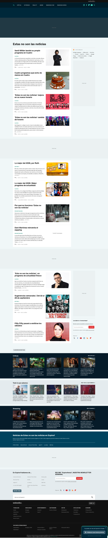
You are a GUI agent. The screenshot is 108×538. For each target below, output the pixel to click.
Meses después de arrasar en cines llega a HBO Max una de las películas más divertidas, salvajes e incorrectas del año (36, 424)
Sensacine (39, 510)
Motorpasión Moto (65, 512)
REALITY (35, 5)
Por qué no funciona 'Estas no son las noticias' (28, 206)
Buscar (92, 497)
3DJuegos (27, 510)
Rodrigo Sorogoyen (77, 52)
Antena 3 (17, 166)
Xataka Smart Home (17, 516)
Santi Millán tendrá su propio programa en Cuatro (27, 51)
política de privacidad (90, 330)
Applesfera (15, 514)
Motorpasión (64, 510)
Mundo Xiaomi (16, 518)
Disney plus (44, 477)
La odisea (46, 445)
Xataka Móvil (15, 512)
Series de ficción (24, 445)
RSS (87, 338)
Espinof (38, 512)
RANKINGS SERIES (61, 5)
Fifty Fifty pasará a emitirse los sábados (28, 324)
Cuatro (16, 56)
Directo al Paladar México (53, 528)
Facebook (86, 5)
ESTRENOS (27, 5)
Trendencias (76, 510)
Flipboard (89, 5)
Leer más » (21, 65)
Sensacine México (40, 527)
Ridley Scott (85, 52)
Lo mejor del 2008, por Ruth (27, 163)
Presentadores (19, 211)
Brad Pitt (82, 54)
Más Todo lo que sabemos (87, 382)
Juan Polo (20, 67)
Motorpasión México (65, 527)
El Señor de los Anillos (82, 56)
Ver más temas (17, 490)
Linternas (44, 485)
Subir (90, 503)
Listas (43, 479)
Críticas (15, 356)
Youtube (92, 5)
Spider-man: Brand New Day (32, 486)
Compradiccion (77, 514)
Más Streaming (90, 408)
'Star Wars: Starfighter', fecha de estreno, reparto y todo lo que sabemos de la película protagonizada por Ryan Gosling (20, 398)
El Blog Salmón (89, 510)
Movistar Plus (16, 479)
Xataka (14, 510)
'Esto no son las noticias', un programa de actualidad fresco (28, 274)
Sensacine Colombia (41, 529)
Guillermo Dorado (22, 200)
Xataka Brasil (15, 529)
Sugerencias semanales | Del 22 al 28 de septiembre (29, 297)
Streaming (16, 409)
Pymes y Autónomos (90, 512)
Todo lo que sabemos (20, 383)
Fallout (87, 54)
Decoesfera (76, 512)
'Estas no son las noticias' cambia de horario (29, 118)
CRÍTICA (19, 5)
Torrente (76, 54)
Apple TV (40, 445)
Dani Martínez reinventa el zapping (26, 229)
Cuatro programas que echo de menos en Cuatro (28, 74)
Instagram (84, 5)
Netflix (28, 479)
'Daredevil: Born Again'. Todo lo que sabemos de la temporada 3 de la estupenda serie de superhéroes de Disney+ (88, 398)
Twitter (94, 5)
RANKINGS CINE (50, 5)
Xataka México (16, 527)
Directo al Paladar (53, 510)
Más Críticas (91, 355)
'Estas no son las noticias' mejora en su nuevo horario (29, 96)
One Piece (92, 52)
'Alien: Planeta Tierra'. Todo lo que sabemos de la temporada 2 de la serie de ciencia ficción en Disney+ (37, 398)
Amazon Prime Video (33, 445)
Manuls (20, 290)
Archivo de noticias (20, 350)
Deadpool (82, 57)
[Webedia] (91, 1)
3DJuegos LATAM (28, 527)
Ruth (19, 89)
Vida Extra (27, 512)
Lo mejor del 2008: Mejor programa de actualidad (26, 184)
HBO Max (51, 445)
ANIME (41, 5)
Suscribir (91, 327)
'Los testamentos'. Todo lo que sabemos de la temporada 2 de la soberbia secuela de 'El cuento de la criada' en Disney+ (71, 398)
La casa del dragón (17, 485)
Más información (54, 536)
